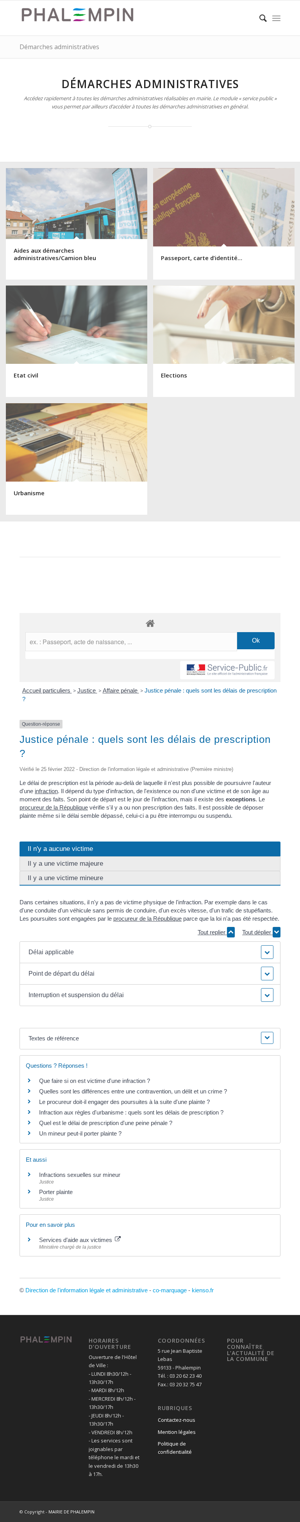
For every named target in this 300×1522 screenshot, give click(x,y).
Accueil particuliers (47, 690)
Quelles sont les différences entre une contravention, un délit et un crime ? (133, 1091)
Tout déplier (257, 932)
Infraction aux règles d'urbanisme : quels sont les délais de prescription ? (131, 1112)
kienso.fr (203, 1290)
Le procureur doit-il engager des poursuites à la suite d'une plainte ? (124, 1102)
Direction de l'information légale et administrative (86, 1290)
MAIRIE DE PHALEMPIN (71, 1512)
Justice (87, 690)
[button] (150, 952)
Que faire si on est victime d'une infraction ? (94, 1080)
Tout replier (212, 932)
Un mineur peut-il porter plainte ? (80, 1133)
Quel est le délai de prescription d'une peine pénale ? (105, 1123)
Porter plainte (56, 1192)
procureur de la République (54, 807)
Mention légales (177, 1431)
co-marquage (170, 1290)
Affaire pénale (121, 690)
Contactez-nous (176, 1419)
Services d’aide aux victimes (76, 1240)
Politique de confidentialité (175, 1447)
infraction (46, 791)
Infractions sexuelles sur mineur (79, 1174)
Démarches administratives (59, 47)
